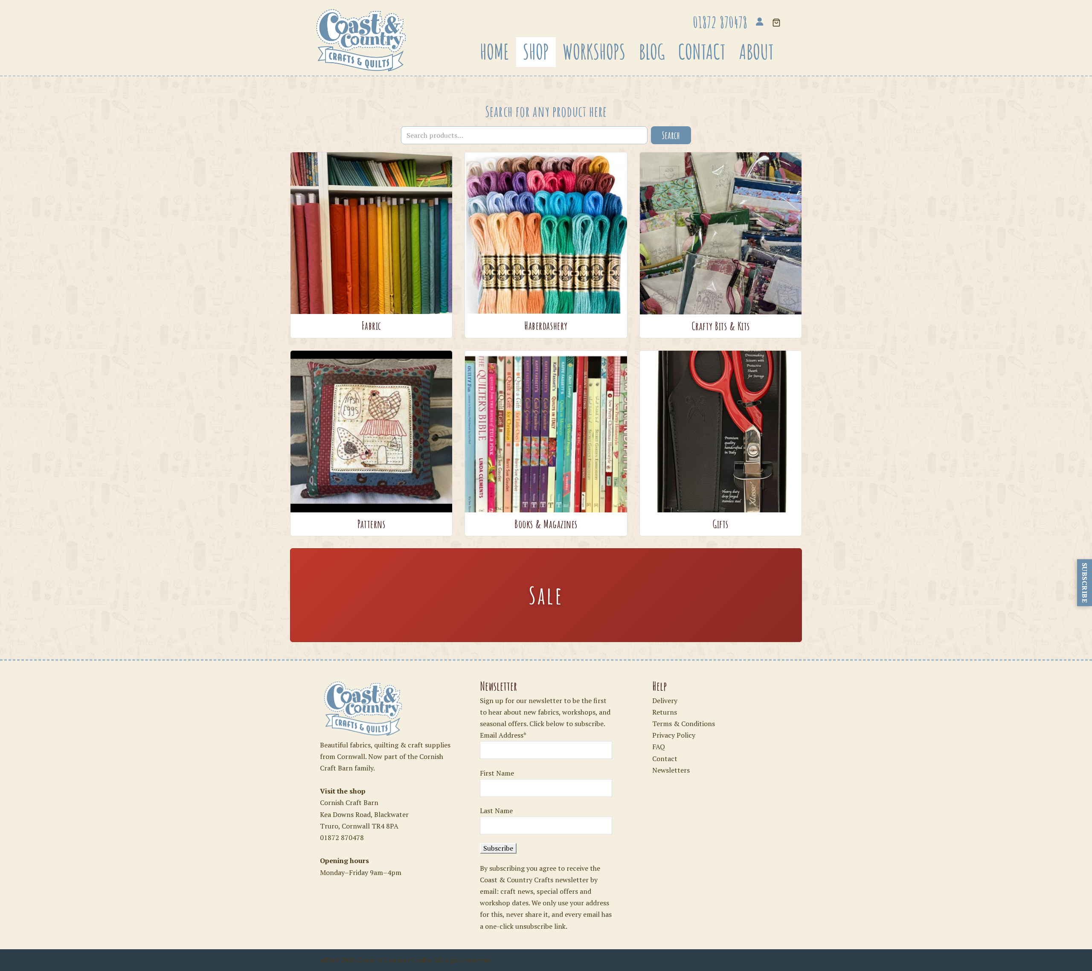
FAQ (658, 746)
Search (671, 135)
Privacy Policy (673, 735)
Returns (664, 712)
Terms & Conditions (683, 723)
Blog (652, 51)
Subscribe (1084, 582)
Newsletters (671, 770)
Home (494, 51)
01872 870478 (342, 837)
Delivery (664, 700)
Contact (702, 51)
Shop (536, 51)
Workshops (594, 51)
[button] (776, 23)
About (756, 51)
